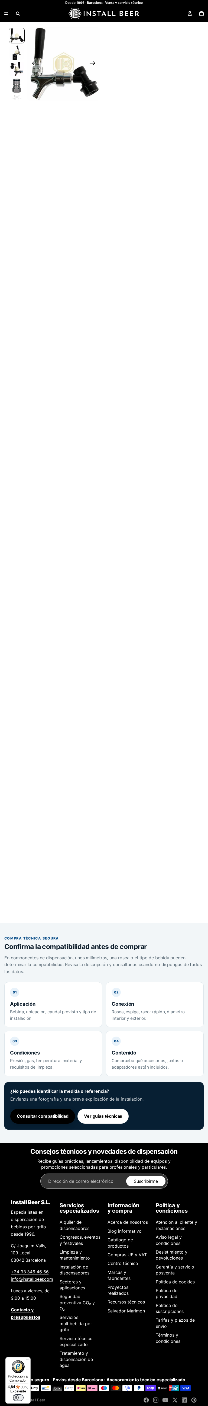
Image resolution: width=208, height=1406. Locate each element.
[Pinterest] (194, 1400)
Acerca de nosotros (128, 1222)
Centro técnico (123, 1263)
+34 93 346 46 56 (29, 1271)
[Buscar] (18, 14)
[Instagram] (155, 1400)
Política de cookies (175, 1281)
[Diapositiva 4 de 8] (16, 85)
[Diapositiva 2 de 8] (16, 52)
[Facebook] (146, 1400)
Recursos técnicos (126, 1302)
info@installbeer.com (32, 1279)
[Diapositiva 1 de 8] (16, 35)
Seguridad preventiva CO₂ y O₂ (77, 1302)
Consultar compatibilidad (43, 1116)
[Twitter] (175, 1400)
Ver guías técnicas (103, 1116)
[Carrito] (201, 14)
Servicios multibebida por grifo (76, 1323)
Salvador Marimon (126, 1311)
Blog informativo (125, 1231)
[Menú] (6, 13)
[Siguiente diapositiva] (94, 64)
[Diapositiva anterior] (33, 64)
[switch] (18, 1397)
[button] (63, 64)
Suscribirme (146, 1181)
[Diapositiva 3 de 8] (16, 69)
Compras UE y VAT (127, 1254)
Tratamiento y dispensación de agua (76, 1359)
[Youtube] (165, 1400)
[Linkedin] (184, 1400)
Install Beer (35, 1400)
